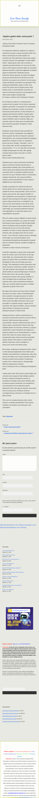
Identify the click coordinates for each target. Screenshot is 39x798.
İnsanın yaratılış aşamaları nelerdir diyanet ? (13, 572)
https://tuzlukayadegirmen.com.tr (10, 527)
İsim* (3, 474)
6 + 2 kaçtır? (5, 506)
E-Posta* (4, 482)
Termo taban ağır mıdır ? (8, 550)
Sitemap (23, 527)
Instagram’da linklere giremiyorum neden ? (18, 433)
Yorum (4, 454)
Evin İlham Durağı (19, 18)
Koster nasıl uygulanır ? (8, 589)
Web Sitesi (5, 490)
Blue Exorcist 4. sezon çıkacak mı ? (11, 559)
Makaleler (9, 416)
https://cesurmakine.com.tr (27, 525)
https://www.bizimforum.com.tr (9, 525)
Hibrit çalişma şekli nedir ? (8, 555)
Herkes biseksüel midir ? (12, 427)
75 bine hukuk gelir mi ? (8, 563)
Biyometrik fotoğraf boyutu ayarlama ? (11, 568)
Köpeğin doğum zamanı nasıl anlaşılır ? (12, 585)
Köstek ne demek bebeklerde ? (10, 576)
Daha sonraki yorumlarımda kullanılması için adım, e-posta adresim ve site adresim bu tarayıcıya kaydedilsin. (19, 501)
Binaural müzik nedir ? (8, 581)
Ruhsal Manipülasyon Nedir (9, 716)
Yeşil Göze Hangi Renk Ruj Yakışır (10, 721)
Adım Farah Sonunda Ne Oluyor (10, 710)
